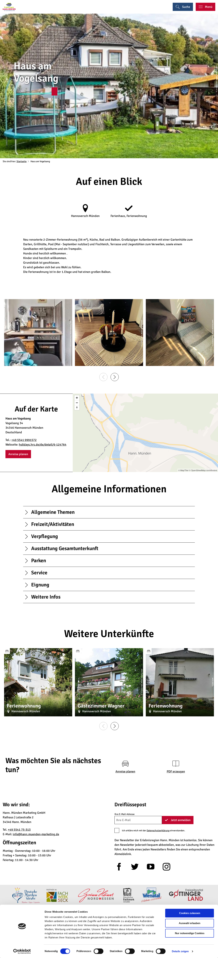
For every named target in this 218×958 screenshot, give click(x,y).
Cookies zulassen (189, 913)
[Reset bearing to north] (76, 407)
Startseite (22, 161)
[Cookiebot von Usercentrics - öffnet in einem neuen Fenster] (22, 951)
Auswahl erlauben (189, 923)
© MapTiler (183, 470)
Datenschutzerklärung (158, 830)
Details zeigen (180, 951)
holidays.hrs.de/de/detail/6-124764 (42, 444)
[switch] (98, 951)
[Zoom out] (76, 402)
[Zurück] (103, 377)
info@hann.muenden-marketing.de (36, 834)
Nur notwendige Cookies (189, 933)
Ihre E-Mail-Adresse (124, 814)
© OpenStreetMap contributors (203, 470)
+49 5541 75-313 (19, 829)
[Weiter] (115, 377)
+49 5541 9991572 (24, 440)
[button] (54, 91)
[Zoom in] (76, 397)
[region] (145, 433)
